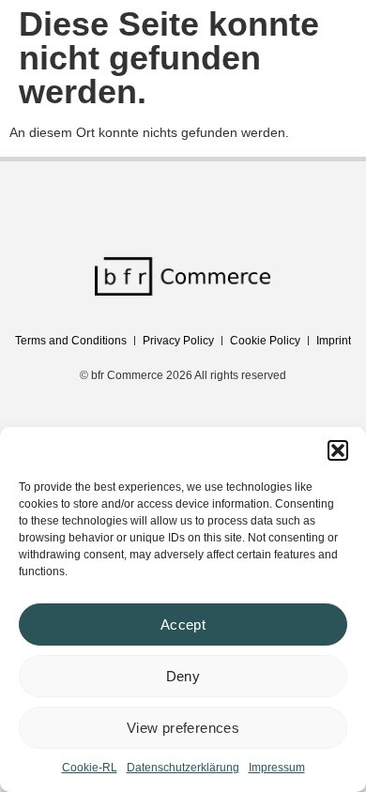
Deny (183, 676)
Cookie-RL (89, 767)
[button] (337, 450)
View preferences (183, 728)
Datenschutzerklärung (183, 767)
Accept (183, 624)
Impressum (277, 767)
